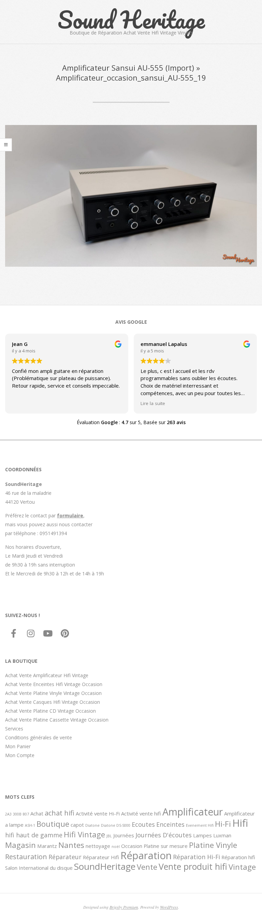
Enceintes (170, 824)
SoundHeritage (104, 866)
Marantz (47, 845)
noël (116, 846)
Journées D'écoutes (163, 835)
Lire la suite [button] (153, 403)
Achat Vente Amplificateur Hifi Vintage (46, 675)
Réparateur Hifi (101, 857)
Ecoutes (143, 824)
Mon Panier (18, 746)
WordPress (169, 907)
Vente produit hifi (193, 866)
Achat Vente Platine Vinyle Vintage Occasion (53, 693)
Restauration (26, 856)
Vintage (242, 867)
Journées (123, 835)
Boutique (53, 824)
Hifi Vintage (84, 834)
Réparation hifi (238, 857)
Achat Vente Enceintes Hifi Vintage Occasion (53, 684)
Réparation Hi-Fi (196, 857)
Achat (36, 813)
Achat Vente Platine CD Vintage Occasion (50, 711)
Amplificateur (192, 811)
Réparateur (65, 857)
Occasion (131, 845)
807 (26, 814)
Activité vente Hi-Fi (98, 813)
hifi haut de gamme (33, 835)
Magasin (20, 845)
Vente (147, 867)
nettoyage (98, 845)
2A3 (8, 814)
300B (17, 814)
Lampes (202, 835)
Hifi (240, 823)
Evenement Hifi (200, 825)
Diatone (92, 825)
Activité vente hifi (141, 813)
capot (77, 824)
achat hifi (59, 813)
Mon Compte (19, 755)
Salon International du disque (39, 867)
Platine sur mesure (166, 845)
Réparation (146, 855)
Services (14, 728)
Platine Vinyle (213, 845)
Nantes (71, 845)
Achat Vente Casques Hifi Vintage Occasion (52, 702)
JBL (109, 836)
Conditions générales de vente (38, 737)
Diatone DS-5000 (115, 825)
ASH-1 (30, 825)
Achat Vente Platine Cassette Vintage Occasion (56, 719)
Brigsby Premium (124, 907)
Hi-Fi (223, 824)
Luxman (222, 835)
